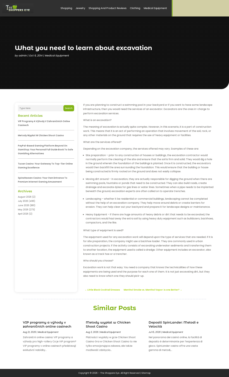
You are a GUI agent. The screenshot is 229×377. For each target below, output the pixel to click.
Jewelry (80, 8)
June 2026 (23, 205)
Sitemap (146, 373)
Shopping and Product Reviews (107, 8)
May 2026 (23, 209)
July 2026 (23, 201)
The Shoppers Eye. (110, 373)
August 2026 (24, 196)
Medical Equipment (155, 8)
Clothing (135, 8)
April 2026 (23, 213)
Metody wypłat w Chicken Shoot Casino (41, 135)
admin (23, 55)
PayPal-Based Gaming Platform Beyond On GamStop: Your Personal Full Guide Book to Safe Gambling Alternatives (45, 149)
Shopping (66, 8)
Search (69, 108)
